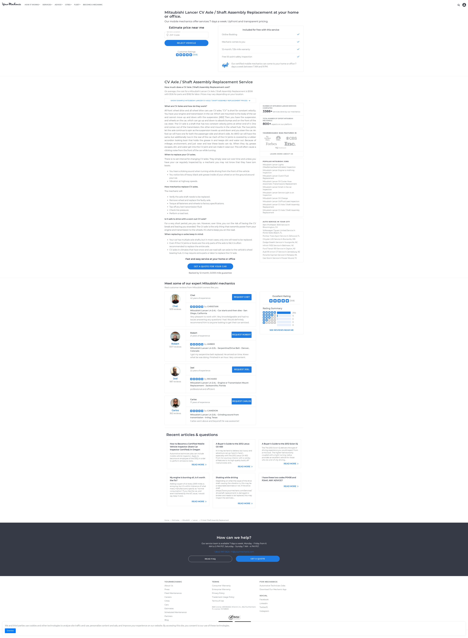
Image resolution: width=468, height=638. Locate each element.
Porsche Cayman (270, 255)
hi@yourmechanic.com (242, 552)
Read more (198, 464)
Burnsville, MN (289, 239)
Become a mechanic (92, 5)
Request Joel (241, 369)
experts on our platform (282, 124)
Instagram (264, 611)
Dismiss (10, 631)
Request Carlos (241, 401)
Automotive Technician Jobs (272, 585)
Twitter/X (264, 607)
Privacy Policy (218, 593)
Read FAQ (210, 559)
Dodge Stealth (269, 242)
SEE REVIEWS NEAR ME (282, 330)
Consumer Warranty (221, 585)
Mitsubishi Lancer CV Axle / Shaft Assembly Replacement (281, 205)
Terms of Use (218, 601)
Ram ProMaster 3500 (272, 225)
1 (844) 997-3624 (222, 552)
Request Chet (242, 297)
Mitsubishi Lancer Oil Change (275, 198)
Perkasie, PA (292, 255)
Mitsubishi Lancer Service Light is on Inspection (278, 194)
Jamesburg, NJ (293, 252)
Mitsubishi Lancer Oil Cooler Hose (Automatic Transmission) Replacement (280, 182)
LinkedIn (264, 603)
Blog (167, 620)
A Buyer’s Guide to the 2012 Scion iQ (280, 444)
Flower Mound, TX (289, 258)
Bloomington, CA (270, 227)
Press (167, 589)
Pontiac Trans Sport (271, 236)
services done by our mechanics (286, 112)
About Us (169, 585)
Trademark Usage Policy (223, 597)
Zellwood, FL (294, 236)
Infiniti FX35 (268, 245)
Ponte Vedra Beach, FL (272, 233)
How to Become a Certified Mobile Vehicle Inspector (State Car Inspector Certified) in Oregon (187, 447)
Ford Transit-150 (269, 249)
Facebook (264, 599)
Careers (168, 597)
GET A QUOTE (258, 559)
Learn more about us (281, 154)
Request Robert (241, 334)
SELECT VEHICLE (186, 43)
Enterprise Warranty (221, 589)
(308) (195, 55)
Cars (167, 605)
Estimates (169, 608)
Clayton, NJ (290, 249)
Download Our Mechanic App (273, 589)
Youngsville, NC (291, 242)
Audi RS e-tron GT (270, 252)
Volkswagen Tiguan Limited (274, 230)
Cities (167, 601)
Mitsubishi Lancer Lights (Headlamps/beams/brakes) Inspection (279, 166)
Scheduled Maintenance (176, 612)
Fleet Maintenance (173, 593)
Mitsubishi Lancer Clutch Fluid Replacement (276, 177)
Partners (168, 616)
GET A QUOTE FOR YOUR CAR (210, 266)
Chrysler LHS (268, 239)
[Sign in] (464, 5)
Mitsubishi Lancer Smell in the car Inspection (277, 188)
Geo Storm (267, 258)
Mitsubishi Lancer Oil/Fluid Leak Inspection (281, 201)
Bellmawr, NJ (288, 245)
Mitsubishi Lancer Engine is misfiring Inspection (278, 171)
